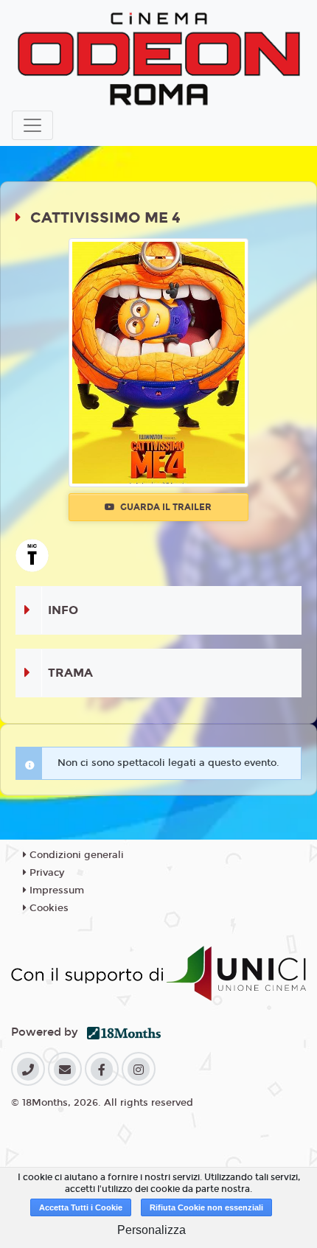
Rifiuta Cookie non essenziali (206, 1207)
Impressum (55, 890)
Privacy (45, 873)
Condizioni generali (75, 855)
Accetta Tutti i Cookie (80, 1207)
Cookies (48, 908)
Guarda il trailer (165, 507)
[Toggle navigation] (32, 125)
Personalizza (151, 1230)
